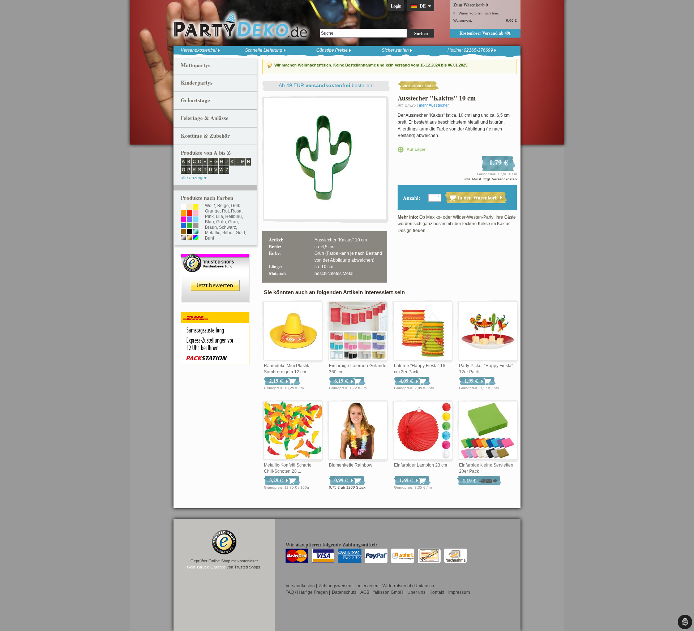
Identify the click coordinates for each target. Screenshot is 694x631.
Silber (228, 232)
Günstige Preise (332, 50)
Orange (212, 211)
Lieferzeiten (366, 585)
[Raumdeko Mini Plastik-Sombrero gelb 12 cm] (293, 331)
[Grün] (189, 225)
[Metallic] (195, 232)
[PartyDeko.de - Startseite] (240, 25)
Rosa (236, 211)
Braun (211, 227)
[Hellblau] (195, 219)
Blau (209, 221)
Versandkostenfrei (199, 50)
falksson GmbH (388, 592)
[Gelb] (195, 207)
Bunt (209, 238)
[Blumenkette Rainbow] (358, 431)
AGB (364, 592)
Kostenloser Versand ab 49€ (485, 33)
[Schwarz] (189, 232)
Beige (223, 205)
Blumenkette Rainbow (350, 465)
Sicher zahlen (395, 50)
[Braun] (183, 232)
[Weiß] (183, 207)
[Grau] (195, 225)
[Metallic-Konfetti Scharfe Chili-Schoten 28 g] (293, 431)
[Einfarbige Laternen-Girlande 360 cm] (358, 331)
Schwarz (227, 227)
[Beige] (189, 207)
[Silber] (183, 238)
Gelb (235, 205)
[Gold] (189, 238)
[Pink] (183, 219)
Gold (240, 232)
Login (396, 6)
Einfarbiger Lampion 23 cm (420, 465)
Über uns (416, 592)
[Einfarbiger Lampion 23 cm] (423, 431)
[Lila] (189, 219)
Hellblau (233, 216)
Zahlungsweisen (335, 585)
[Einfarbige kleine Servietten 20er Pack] (488, 431)
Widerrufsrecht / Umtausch (408, 585)
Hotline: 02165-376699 (470, 50)
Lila (219, 216)
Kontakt (436, 592)
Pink (209, 216)
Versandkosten (504, 179)
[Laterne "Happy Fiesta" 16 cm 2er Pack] (423, 331)
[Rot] (189, 213)
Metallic (212, 232)
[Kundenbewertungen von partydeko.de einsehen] (215, 257)
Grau (233, 221)
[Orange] (183, 213)
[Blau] (183, 225)
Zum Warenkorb (469, 5)
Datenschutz (344, 592)
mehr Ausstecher (434, 105)
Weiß (210, 205)
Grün (221, 221)
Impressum (459, 592)
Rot (225, 211)
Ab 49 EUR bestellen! (326, 85)
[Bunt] (195, 238)
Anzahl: (411, 198)
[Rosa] (195, 213)
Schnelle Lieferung (263, 50)
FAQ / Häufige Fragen (307, 592)
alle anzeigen (194, 177)
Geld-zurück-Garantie (206, 567)
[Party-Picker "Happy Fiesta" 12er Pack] (488, 331)
